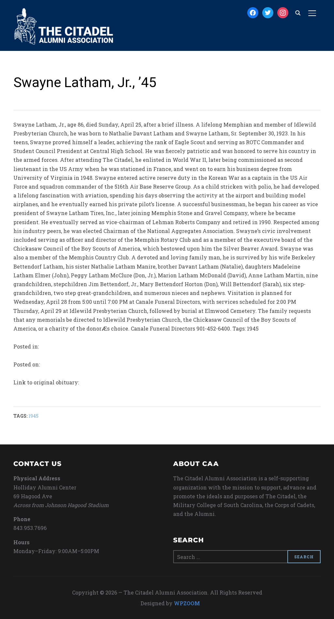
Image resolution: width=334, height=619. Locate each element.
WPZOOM (187, 603)
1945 (33, 416)
